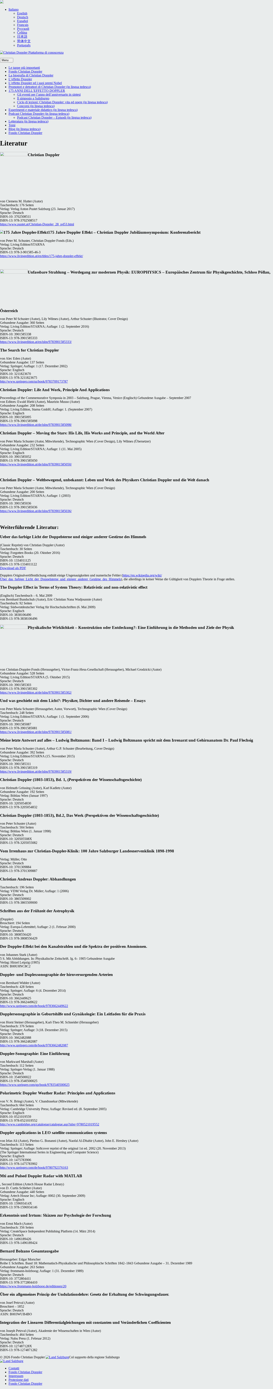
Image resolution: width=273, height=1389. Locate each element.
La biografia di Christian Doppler (31, 75)
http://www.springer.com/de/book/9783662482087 (34, 1045)
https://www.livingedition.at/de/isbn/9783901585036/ (36, 511)
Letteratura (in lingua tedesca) (28, 121)
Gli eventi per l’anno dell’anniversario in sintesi (49, 94)
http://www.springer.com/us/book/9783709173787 (34, 381)
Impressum (16, 1376)
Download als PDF (13, 568)
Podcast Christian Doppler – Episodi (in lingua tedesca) (54, 117)
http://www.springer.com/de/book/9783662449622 (34, 1006)
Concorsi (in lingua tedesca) (36, 106)
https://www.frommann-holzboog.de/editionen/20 (33, 1286)
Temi (12, 125)
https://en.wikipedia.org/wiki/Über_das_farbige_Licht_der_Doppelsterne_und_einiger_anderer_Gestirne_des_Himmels (81, 577)
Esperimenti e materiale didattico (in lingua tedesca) (43, 110)
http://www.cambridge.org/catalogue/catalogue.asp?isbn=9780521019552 (49, 1124)
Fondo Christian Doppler (25, 71)
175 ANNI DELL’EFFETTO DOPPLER (37, 90)
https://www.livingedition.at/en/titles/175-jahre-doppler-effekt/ (41, 256)
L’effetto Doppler (20, 79)
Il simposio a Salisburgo (33, 98)
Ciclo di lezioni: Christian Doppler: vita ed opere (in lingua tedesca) (62, 102)
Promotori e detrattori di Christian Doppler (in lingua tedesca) (50, 87)
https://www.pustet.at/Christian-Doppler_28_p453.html (37, 224)
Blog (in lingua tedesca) (25, 129)
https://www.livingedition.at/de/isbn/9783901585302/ (36, 692)
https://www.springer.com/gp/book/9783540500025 (35, 1084)
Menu (5, 60)
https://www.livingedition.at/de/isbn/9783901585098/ (36, 424)
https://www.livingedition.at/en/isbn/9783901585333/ (36, 342)
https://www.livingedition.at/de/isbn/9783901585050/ (36, 464)
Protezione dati (19, 1380)
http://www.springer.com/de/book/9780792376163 (34, 1167)
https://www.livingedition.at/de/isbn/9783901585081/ (36, 732)
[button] (14, 9)
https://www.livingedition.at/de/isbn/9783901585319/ (36, 771)
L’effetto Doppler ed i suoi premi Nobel (35, 83)
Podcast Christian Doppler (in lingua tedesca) (39, 113)
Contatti (14, 1368)
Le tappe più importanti (24, 67)
